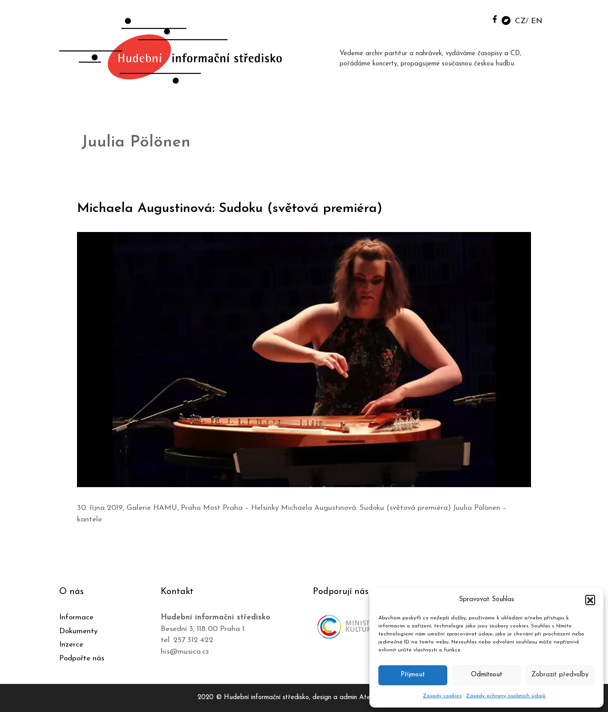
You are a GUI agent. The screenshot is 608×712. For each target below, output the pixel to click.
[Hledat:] (474, 18)
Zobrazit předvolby (559, 674)
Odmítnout (487, 674)
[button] (590, 599)
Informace (76, 617)
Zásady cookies (442, 696)
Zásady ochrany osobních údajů (506, 696)
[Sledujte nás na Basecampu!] (506, 20)
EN (536, 21)
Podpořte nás (81, 658)
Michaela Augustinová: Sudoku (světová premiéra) (229, 209)
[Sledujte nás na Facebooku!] (494, 19)
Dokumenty (78, 631)
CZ (520, 21)
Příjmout (413, 674)
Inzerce (71, 644)
